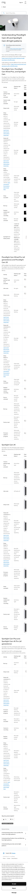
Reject (14, 888)
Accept (14, 884)
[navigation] (14, 12)
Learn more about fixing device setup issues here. (6, 186)
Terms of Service (14, 858)
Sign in (21, 2)
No (12, 819)
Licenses (8, 858)
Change (13, 853)
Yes (5, 819)
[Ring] (3, 2)
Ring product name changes (16, 48)
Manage (14, 892)
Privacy (4, 858)
